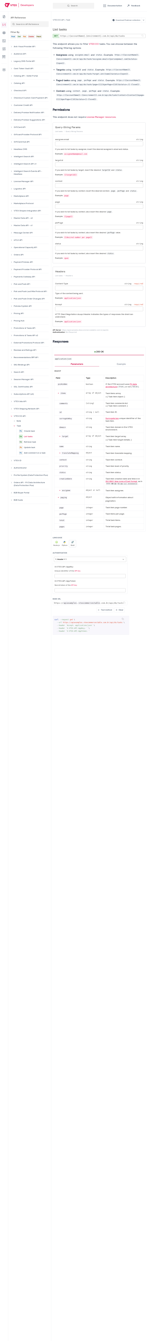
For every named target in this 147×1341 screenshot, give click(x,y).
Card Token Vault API (23, 68)
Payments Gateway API (24, 277)
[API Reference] (4, 25)
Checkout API (20, 90)
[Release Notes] (4, 70)
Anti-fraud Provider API (24, 46)
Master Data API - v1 (23, 225)
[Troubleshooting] (4, 57)
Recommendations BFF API (26, 357)
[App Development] (4, 33)
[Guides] (4, 17)
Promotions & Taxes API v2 (26, 335)
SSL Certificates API (23, 387)
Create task (27, 431)
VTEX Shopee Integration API (27, 211)
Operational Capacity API (25, 247)
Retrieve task (28, 442)
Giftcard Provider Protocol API (28, 134)
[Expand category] (11, 46)
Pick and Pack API (22, 284)
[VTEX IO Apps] (4, 49)
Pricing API (19, 313)
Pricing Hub (19, 321)
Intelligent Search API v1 (25, 164)
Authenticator (20, 468)
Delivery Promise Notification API (29, 112)
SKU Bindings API (22, 365)
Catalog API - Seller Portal (26, 76)
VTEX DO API (20, 416)
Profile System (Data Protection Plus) (31, 475)
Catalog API (19, 83)
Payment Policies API (23, 262)
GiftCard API (20, 127)
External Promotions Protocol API (29, 343)
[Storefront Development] (4, 41)
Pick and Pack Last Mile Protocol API (30, 291)
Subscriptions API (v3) (24, 394)
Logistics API (20, 189)
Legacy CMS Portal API (24, 61)
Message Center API (23, 233)
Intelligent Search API (24, 156)
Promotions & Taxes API (24, 328)
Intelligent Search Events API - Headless (28, 172)
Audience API (20, 54)
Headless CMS (20, 149)
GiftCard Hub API (22, 142)
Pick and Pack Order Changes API (29, 299)
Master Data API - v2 (23, 218)
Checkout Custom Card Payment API (31, 98)
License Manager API (23, 181)
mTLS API (18, 240)
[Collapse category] (11, 416)
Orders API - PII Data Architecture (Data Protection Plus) (29, 484)
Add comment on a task (33, 453)
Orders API (19, 255)
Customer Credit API (23, 105)
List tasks (26, 436)
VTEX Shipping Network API (26, 409)
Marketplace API (21, 196)
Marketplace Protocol (24, 203)
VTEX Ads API (20, 401)
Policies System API (23, 306)
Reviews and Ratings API (25, 350)
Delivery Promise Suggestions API (29, 120)
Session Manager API (23, 379)
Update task (27, 447)
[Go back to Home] (19, 5)
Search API (19, 372)
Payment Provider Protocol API (28, 269)
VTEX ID (17, 460)
